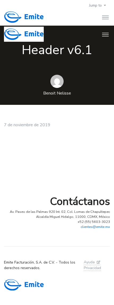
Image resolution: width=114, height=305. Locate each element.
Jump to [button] (95, 5)
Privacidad (92, 267)
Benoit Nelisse (57, 93)
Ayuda (89, 262)
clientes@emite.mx (95, 226)
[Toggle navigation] (105, 17)
